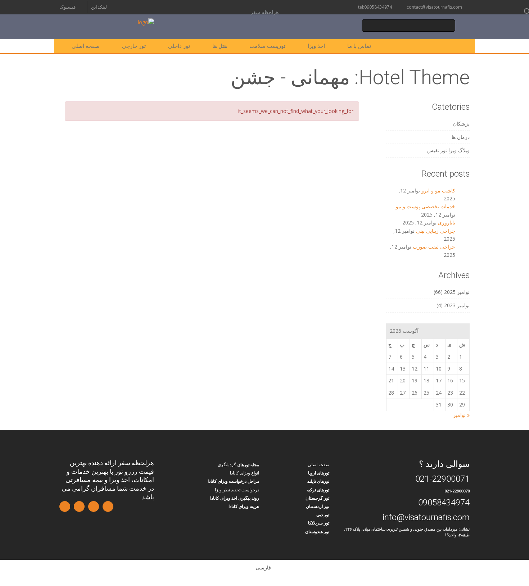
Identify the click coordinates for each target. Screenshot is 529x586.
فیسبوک (67, 7)
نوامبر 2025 (457, 292)
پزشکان (461, 123)
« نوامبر (461, 415)
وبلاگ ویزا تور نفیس (448, 150)
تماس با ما (359, 46)
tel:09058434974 (375, 7)
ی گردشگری (229, 465)
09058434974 (444, 503)
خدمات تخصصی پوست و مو (425, 206)
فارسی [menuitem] (263, 567)
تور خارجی (134, 46)
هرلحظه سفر (264, 12)
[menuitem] (264, 567)
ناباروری (446, 222)
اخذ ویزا (316, 46)
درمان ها (461, 136)
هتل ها (219, 46)
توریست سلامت (267, 46)
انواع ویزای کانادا (244, 473)
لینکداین (99, 7)
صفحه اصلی (86, 46)
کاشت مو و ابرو (438, 190)
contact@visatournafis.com (434, 7)
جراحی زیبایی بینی (435, 230)
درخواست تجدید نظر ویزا (237, 490)
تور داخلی (179, 46)
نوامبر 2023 (457, 305)
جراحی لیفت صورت (434, 246)
